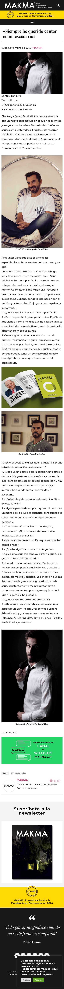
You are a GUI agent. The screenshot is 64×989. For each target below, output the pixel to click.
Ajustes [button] (26, 980)
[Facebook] (51, 781)
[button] (58, 5)
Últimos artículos (18, 773)
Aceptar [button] (38, 980)
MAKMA (37, 47)
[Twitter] (55, 781)
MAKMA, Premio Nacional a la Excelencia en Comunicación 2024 (35, 14)
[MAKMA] (9, 786)
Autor (5, 773)
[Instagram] (59, 781)
